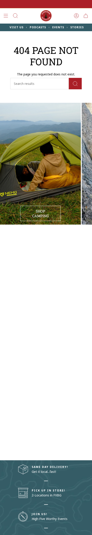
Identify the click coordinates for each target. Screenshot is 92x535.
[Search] (75, 83)
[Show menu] (5, 15)
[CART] (85, 15)
